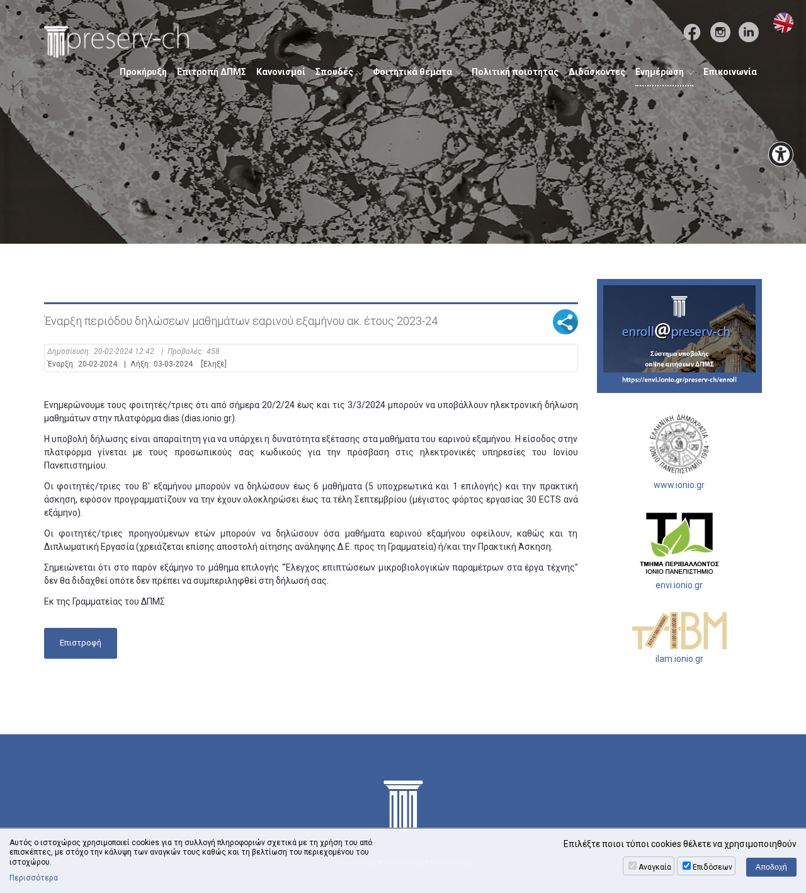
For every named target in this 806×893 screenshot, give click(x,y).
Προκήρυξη (143, 72)
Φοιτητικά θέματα (412, 72)
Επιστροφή (80, 642)
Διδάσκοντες (597, 72)
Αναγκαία (655, 867)
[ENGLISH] (783, 23)
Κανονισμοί (280, 72)
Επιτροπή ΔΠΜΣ (211, 72)
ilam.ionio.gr (679, 659)
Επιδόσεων (712, 867)
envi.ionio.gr (679, 585)
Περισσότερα (33, 877)
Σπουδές (334, 72)
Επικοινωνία (730, 72)
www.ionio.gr (679, 485)
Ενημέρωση (659, 72)
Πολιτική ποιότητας (515, 72)
